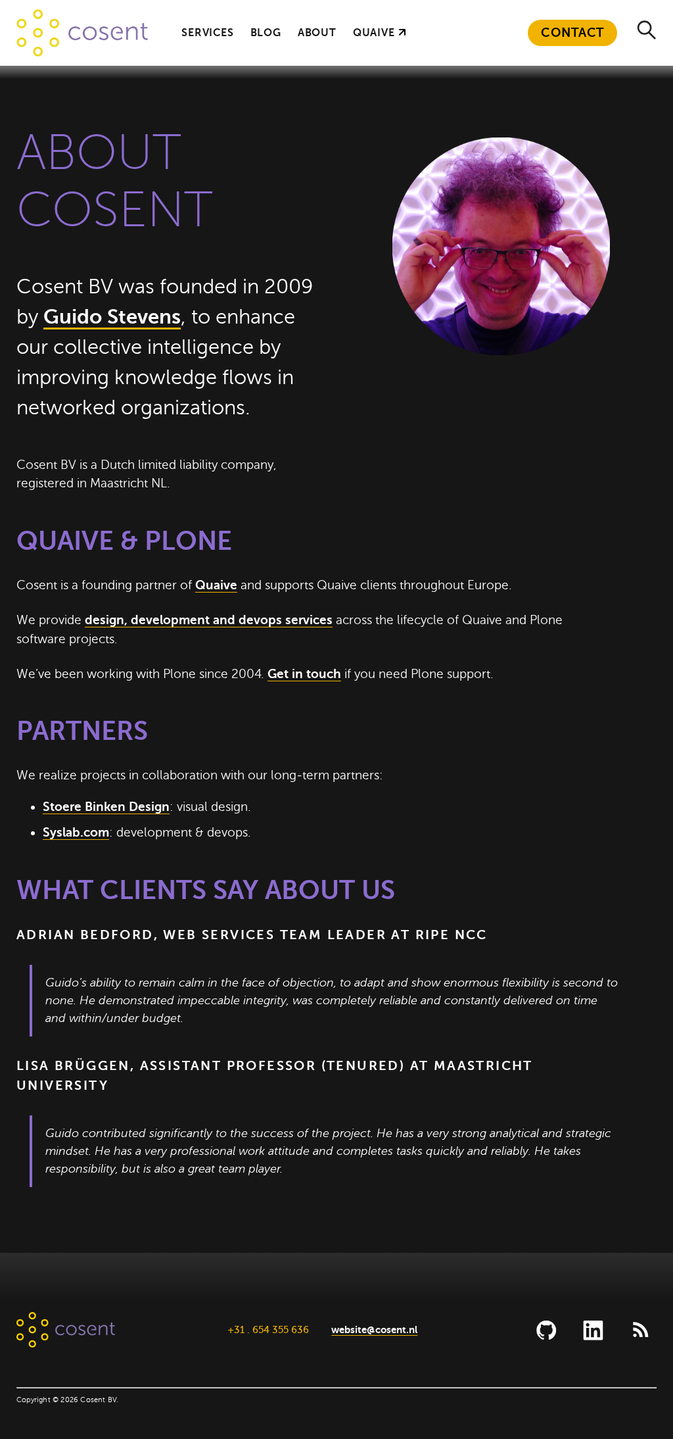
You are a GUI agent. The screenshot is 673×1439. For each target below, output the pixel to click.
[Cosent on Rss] (640, 1330)
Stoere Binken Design (106, 807)
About (317, 33)
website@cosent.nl (374, 1330)
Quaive (374, 33)
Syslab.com (76, 832)
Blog (265, 33)
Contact (572, 32)
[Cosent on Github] (546, 1330)
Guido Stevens (112, 316)
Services (207, 33)
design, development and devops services (209, 620)
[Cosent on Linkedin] (593, 1330)
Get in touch (304, 674)
